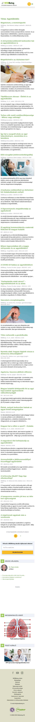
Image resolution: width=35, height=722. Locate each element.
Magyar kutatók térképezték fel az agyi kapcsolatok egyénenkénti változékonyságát (17, 391)
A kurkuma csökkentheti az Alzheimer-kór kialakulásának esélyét (17, 191)
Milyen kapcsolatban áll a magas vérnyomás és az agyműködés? (15, 247)
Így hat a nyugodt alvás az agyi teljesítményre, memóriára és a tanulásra (14, 136)
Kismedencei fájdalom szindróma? (11, 577)
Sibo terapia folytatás (8, 579)
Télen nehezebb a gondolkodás (14, 335)
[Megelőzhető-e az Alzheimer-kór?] (17, 74)
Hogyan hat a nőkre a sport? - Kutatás (17, 426)
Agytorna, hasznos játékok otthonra (16, 372)
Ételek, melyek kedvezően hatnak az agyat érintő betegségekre (16, 408)
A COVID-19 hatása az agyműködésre (17, 265)
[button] (13, 673)
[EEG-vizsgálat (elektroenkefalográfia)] (17, 168)
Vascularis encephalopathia (13, 300)
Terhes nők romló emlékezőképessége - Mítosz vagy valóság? (17, 116)
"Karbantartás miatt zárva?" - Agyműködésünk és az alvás (13, 282)
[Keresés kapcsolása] (29, 4)
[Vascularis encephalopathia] (17, 315)
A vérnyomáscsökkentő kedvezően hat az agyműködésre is (17, 42)
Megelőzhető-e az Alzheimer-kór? (15, 60)
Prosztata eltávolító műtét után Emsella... (13, 575)
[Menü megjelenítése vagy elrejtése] (32, 4)
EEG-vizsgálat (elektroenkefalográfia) (17, 155)
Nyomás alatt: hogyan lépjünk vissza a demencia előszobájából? (17, 353)
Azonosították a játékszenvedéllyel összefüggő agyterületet (16, 460)
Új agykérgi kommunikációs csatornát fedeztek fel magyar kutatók (17, 228)
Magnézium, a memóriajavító (13, 23)
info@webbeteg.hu (19, 703)
